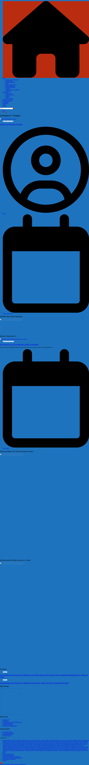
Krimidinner (5, 721)
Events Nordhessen (10, 86)
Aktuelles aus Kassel (8, 99)
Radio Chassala (7, 735)
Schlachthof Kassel (7, 723)
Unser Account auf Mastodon (10, 726)
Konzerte (8, 88)
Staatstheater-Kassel (8, 724)
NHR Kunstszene (7, 101)
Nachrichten (6, 92)
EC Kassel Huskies (7, 732)
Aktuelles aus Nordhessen (12, 79)
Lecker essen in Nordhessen (13, 89)
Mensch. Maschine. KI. (11, 84)
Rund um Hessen (10, 94)
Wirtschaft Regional (10, 87)
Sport (4, 104)
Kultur (7, 83)
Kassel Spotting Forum (8, 733)
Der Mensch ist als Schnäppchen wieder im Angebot (19, 344)
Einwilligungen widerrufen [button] (9, 759)
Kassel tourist (6, 719)
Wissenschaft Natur (10, 82)
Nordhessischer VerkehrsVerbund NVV (12, 722)
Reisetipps (5, 103)
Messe (7, 97)
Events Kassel (9, 81)
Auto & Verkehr (9, 98)
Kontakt (5, 106)
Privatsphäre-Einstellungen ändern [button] (11, 756)
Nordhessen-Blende (8, 734)
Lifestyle (8, 96)
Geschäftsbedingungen (8, 754)
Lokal (4, 78)
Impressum (46, 746)
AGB (4, 752)
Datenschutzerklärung (8, 755)
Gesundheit (5, 102)
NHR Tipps (8, 91)
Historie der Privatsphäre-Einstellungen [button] (12, 757)
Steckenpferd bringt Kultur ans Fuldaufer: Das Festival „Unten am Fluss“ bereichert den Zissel (34, 683)
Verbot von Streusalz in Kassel (11, 124)
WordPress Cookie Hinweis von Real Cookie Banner (13, 764)
